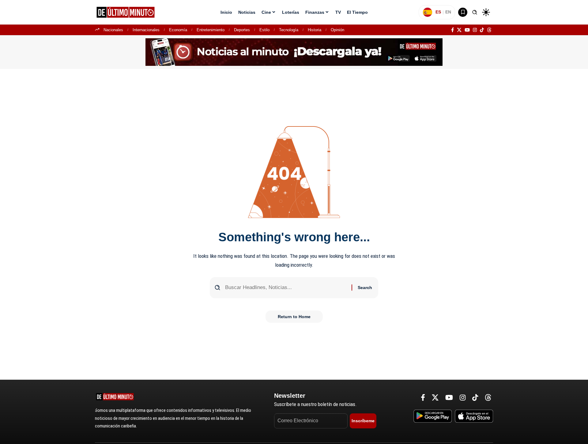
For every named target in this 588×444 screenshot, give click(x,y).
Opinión (337, 30)
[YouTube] (467, 30)
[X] (459, 30)
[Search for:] (286, 287)
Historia (314, 30)
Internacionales (146, 30)
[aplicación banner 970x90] (294, 52)
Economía (178, 30)
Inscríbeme (363, 420)
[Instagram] (474, 30)
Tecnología (288, 30)
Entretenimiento (210, 30)
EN (448, 11)
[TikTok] (481, 30)
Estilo (264, 30)
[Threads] (489, 30)
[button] (474, 12)
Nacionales (113, 30)
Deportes (242, 30)
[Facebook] (452, 30)
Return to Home (294, 316)
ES (438, 11)
